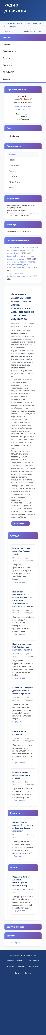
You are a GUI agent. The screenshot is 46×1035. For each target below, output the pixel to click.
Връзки (6, 79)
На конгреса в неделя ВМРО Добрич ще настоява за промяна (22, 647)
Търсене (6, 58)
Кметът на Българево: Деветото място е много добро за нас (22, 691)
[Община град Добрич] (23, 982)
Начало (6, 37)
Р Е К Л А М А (8, 72)
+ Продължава (18, 582)
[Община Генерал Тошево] (23, 1015)
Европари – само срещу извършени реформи (21, 775)
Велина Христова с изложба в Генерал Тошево (21, 551)
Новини (6, 44)
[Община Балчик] (23, 993)
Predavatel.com (23, 109)
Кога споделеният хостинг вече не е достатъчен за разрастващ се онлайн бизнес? (22, 250)
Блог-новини (33, 960)
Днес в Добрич (13, 942)
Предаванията (10, 51)
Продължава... (20, 523)
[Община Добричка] (23, 1026)
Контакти (7, 65)
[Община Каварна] (23, 1004)
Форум (28, 973)
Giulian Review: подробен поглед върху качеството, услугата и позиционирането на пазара (21, 265)
